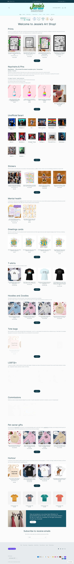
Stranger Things (32, 142)
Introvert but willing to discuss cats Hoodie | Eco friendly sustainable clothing (44, 446)
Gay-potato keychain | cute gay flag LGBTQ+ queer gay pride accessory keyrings (44, 100)
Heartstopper (51, 127)
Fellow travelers (42, 127)
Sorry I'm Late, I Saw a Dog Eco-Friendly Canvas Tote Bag (29, 350)
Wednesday (61, 142)
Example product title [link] (14, 505)
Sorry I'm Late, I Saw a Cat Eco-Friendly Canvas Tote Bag (14, 350)
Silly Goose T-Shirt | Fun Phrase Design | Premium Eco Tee (44, 479)
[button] (9, 8)
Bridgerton (21, 127)
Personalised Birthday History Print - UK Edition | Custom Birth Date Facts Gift (14, 53)
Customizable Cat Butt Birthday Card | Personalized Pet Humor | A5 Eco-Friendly (59, 479)
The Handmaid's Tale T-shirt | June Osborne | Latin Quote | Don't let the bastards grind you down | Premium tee (59, 283)
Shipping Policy (30, 545)
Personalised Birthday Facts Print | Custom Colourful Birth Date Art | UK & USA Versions (44, 53)
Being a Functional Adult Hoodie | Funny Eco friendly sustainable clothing (14, 317)
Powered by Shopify (17, 561)
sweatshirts (46, 427)
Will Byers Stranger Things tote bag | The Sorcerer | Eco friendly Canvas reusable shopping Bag (59, 350)
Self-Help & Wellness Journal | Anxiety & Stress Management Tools (14, 219)
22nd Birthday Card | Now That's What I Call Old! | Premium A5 (59, 250)
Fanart (11, 156)
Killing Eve (61, 127)
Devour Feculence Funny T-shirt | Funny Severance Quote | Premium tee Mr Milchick (29, 479)
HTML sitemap (51, 545)
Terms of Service (42, 545)
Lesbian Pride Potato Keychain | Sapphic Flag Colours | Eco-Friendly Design (29, 100)
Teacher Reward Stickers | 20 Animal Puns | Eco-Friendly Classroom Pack (29, 185)
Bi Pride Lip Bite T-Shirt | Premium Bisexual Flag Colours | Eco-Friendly (14, 383)
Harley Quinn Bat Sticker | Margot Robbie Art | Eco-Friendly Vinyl (59, 185)
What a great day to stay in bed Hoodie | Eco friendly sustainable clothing (29, 446)
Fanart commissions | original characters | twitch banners (29, 417)
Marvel (11, 142)
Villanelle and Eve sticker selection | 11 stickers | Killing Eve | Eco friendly (14, 185)
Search (47, 545)
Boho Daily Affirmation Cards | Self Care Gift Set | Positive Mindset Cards (29, 220)
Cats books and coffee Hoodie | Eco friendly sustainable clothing (29, 316)
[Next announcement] (48, 1)
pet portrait (17, 427)
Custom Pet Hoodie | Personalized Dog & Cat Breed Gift (44, 316)
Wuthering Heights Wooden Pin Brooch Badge (59, 104)
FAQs (21, 545)
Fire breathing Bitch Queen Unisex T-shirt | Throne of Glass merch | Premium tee (14, 283)
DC (31, 127)
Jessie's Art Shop (12, 561)
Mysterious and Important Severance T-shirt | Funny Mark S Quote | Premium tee (44, 283)
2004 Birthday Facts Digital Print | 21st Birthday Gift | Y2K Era (59, 53)
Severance (21, 142)
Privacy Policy (25, 545)
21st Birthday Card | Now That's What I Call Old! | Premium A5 (44, 250)
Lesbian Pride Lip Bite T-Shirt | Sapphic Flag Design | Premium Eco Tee (45, 384)
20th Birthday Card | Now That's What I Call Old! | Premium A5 (29, 250)
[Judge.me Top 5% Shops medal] (51, 18)
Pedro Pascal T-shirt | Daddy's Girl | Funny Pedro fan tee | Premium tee (29, 282)
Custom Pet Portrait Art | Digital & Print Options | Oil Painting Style (14, 417)
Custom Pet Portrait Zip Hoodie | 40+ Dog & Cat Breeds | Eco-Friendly (59, 316)
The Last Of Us (51, 142)
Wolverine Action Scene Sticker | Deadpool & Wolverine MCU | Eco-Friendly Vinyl (44, 186)
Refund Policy (36, 545)
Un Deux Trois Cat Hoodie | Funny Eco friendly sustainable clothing (59, 446)
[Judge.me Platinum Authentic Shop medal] (38, 18)
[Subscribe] (45, 537)
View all (37, 60)
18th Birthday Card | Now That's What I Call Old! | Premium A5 (14, 250)
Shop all (32, 521)
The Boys (41, 142)
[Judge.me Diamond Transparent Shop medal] (34, 18)
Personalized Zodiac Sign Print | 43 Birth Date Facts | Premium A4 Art (29, 53)
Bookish (21, 156)
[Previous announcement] (26, 1)
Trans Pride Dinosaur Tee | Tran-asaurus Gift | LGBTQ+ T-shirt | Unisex (59, 384)
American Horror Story (12, 128)
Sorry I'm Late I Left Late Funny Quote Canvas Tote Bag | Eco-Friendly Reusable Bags (44, 350)
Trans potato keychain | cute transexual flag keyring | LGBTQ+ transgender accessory (14, 100)
